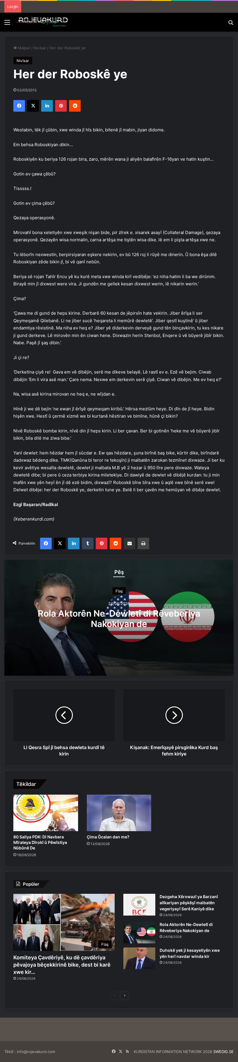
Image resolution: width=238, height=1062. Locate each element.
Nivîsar (40, 48)
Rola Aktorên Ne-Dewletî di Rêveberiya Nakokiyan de (119, 618)
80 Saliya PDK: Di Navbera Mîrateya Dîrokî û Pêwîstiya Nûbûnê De (40, 842)
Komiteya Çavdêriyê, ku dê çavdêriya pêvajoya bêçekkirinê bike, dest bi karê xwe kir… (62, 964)
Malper (23, 48)
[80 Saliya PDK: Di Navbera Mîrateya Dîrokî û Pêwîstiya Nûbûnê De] (45, 813)
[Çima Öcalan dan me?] (119, 813)
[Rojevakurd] (42, 22)
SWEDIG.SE (223, 1051)
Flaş (119, 591)
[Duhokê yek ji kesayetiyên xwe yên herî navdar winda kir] (139, 958)
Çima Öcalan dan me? (108, 836)
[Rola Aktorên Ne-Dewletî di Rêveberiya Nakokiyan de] (139, 932)
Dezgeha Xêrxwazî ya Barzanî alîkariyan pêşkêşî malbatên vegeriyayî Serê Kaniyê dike (189, 902)
